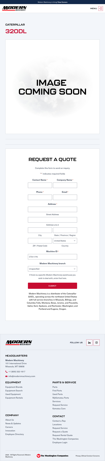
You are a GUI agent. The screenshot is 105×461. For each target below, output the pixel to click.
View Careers (62, 2)
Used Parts (57, 394)
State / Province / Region (65, 235)
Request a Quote (60, 431)
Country (65, 245)
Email (65, 191)
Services (56, 401)
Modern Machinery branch (53, 263)
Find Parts (57, 390)
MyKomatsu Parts (60, 397)
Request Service (60, 404)
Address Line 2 (52, 224)
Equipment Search (14, 390)
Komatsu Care (59, 408)
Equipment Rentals (14, 397)
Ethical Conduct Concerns (91, 456)
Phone (40, 191)
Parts (54, 386)
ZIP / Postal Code (40, 245)
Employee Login (59, 442)
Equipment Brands (13, 386)
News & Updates (13, 423)
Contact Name (39, 179)
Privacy (78, 456)
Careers (9, 426)
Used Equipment (13, 394)
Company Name (65, 179)
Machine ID (52, 251)
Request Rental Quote (62, 435)
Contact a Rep (59, 420)
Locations (57, 424)
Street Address (52, 214)
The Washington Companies (65, 438)
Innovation (10, 430)
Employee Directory (14, 434)
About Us (9, 419)
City (40, 235)
